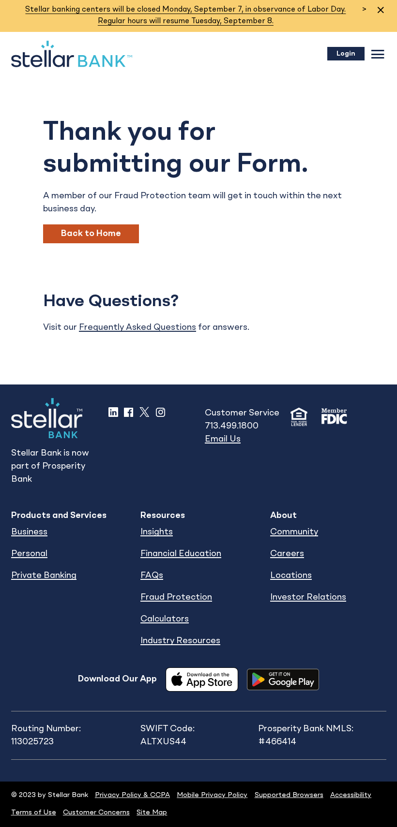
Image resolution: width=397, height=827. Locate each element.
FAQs (151, 575)
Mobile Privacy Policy (212, 795)
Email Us (223, 439)
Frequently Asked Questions (137, 327)
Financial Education (180, 553)
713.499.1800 (232, 426)
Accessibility (350, 795)
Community (294, 532)
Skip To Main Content (55, 25)
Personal (29, 553)
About (283, 515)
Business (29, 532)
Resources (162, 515)
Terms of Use (33, 812)
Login (345, 53)
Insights (156, 532)
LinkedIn (113, 412)
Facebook (128, 412)
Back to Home (91, 233)
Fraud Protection (176, 597)
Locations (291, 575)
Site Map (152, 812)
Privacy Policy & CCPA (132, 795)
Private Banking (43, 575)
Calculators (164, 619)
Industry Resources (180, 640)
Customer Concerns (96, 812)
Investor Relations (308, 597)
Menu (377, 53)
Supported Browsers (289, 795)
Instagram (160, 412)
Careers (287, 553)
